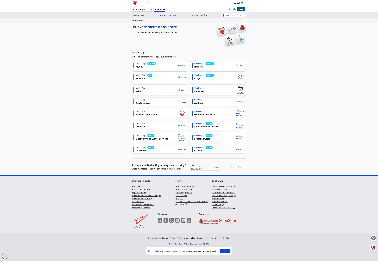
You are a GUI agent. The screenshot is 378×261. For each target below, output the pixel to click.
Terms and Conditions (158, 238)
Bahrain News (218, 198)
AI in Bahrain (138, 201)
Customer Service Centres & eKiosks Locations (191, 203)
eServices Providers (184, 189)
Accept (224, 251)
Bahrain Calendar (219, 201)
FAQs (199, 238)
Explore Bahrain (139, 192)
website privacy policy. (210, 251)
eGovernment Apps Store (233, 15)
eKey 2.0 (179, 198)
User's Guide (181, 195)
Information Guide (142, 9)
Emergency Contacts (141, 207)
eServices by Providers (199, 15)
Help (206, 238)
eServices (160, 9)
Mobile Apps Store (184, 192)
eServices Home (138, 15)
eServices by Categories (168, 15)
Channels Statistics (220, 189)
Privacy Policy (176, 238)
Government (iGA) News (222, 195)
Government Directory (142, 198)
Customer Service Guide (143, 204)
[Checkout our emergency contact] (229, 9)
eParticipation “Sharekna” (223, 192)
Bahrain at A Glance (141, 189)
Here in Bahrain (139, 186)
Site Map (226, 238)
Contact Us (215, 238)
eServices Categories (185, 186)
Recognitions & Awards (222, 207)
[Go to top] (5, 256)
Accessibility (189, 238)
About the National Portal (223, 186)
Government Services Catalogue (146, 195)
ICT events (216, 204)
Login (241, 9)
